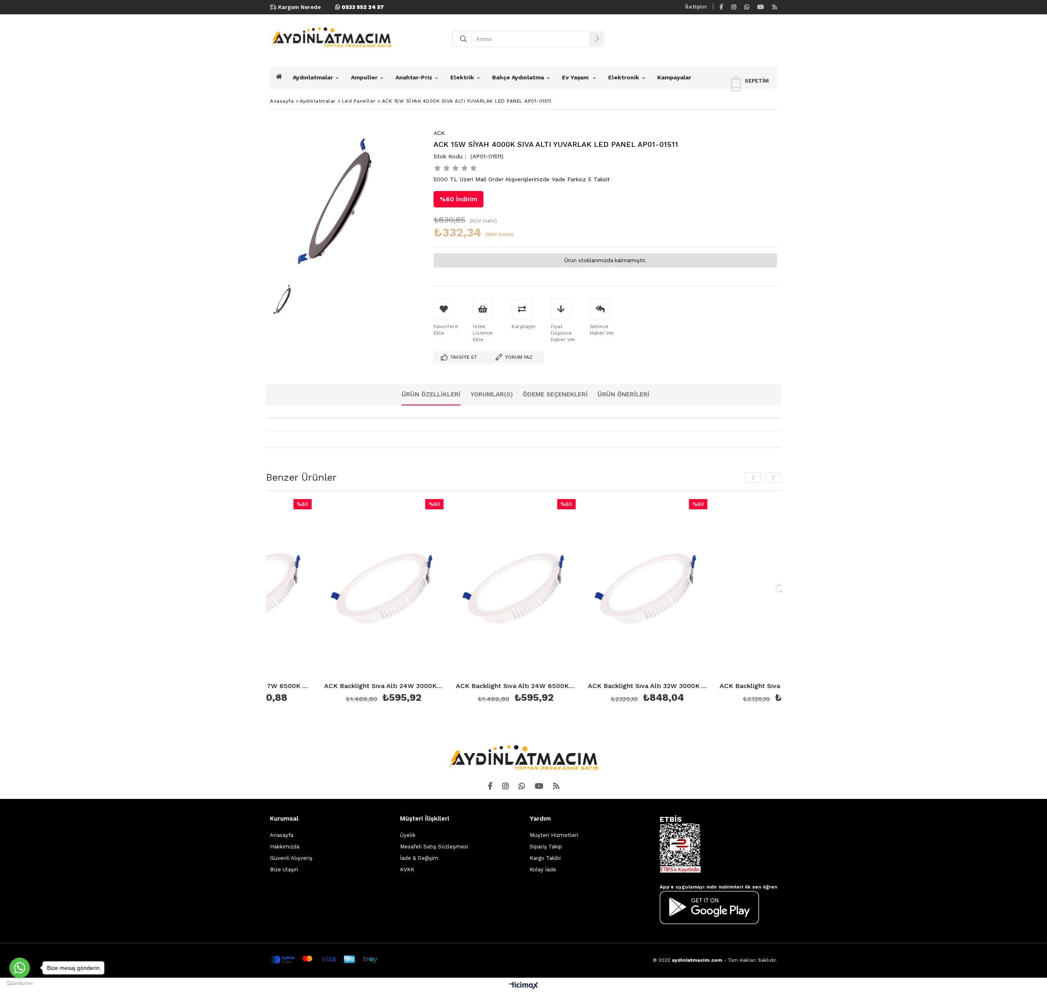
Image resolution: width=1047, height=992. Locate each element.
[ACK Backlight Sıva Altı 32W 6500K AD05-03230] (723, 589)
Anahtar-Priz (413, 77)
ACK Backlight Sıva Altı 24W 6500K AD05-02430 (459, 686)
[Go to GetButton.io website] (20, 983)
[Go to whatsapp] (19, 968)
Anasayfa (281, 835)
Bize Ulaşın (284, 869)
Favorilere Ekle (327, 602)
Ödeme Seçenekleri (555, 394)
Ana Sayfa (281, 78)
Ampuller (364, 77)
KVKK (407, 869)
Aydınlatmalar (313, 77)
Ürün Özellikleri (431, 394)
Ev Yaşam (576, 77)
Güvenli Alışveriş (291, 858)
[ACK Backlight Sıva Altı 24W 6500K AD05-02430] (459, 589)
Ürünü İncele (355, 602)
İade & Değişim (419, 858)
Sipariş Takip (546, 847)
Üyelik (408, 835)
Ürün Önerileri (623, 394)
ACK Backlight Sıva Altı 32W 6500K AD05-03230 (723, 686)
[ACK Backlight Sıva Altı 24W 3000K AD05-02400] (327, 589)
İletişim (696, 6)
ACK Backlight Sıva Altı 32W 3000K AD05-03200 (591, 686)
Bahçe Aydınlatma (518, 77)
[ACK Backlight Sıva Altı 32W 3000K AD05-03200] (591, 589)
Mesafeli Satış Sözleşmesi (434, 847)
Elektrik (462, 77)
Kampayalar (674, 77)
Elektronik (623, 77)
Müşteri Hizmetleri (554, 835)
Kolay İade (543, 869)
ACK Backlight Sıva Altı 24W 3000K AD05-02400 (327, 686)
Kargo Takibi (545, 858)
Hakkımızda (284, 847)
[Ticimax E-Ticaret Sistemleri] (523, 986)
